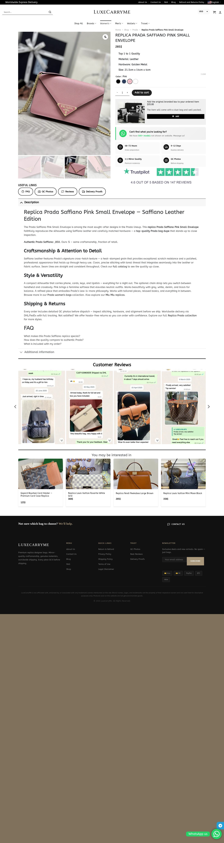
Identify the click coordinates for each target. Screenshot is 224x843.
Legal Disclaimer (106, 569)
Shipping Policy (105, 559)
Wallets (131, 23)
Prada (135, 30)
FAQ (166, 2)
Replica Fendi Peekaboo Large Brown (134, 493)
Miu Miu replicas (115, 294)
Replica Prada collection (182, 315)
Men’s (118, 23)
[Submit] (50, 12)
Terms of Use (104, 564)
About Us (142, 2)
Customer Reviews (112, 364)
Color (118, 76)
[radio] (118, 81)
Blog (173, 2)
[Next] (208, 406)
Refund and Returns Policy (191, 2)
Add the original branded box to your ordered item (173, 102)
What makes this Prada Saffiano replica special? (52, 336)
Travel (144, 23)
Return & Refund (106, 549)
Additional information (39, 352)
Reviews (69, 191)
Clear (203, 74)
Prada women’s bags (59, 294)
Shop (126, 30)
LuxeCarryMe (112, 12)
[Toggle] (21, 202)
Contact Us (156, 2)
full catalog (120, 266)
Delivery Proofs (94, 191)
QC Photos (47, 191)
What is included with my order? (42, 343)
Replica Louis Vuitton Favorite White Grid (86, 494)
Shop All (78, 23)
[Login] (220, 12)
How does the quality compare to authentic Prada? (54, 339)
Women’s (104, 23)
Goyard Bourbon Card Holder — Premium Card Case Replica (36, 494)
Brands (90, 23)
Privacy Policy (104, 554)
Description (31, 202)
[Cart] (214, 12)
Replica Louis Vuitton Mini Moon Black (182, 493)
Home (118, 30)
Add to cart (142, 92)
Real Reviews (136, 554)
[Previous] (15, 406)
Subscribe (195, 561)
